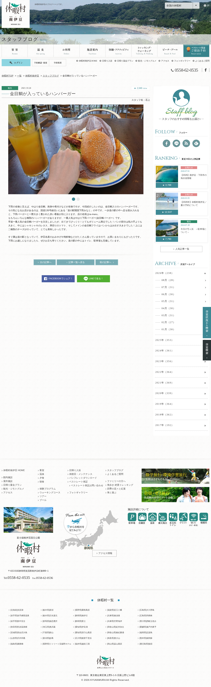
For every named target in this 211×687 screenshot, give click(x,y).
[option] (75, 149)
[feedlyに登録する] (196, 143)
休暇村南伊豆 (32, 76)
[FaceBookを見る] (166, 143)
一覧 (19, 76)
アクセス (165, 61)
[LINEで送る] (176, 143)
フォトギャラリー (182, 61)
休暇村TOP (7, 76)
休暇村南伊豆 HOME (88, 61)
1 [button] (73, 199)
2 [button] (78, 199)
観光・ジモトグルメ (147, 61)
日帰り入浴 (107, 61)
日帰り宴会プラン (125, 61)
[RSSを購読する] (186, 143)
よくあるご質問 (202, 61)
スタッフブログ (51, 76)
